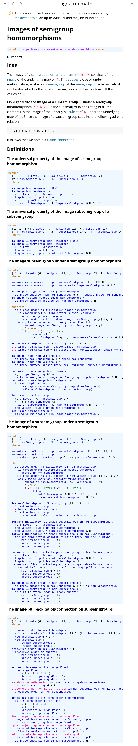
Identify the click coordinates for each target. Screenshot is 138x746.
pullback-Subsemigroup (67, 253)
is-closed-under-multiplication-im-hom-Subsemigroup (55, 466)
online (99, 18)
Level (35, 175)
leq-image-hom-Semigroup (30, 395)
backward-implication (31, 413)
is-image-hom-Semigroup (29, 188)
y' (58, 487)
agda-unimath (76, 3)
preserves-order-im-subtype (36, 651)
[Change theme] (13, 3)
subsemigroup (54, 84)
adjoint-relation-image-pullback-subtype (46, 591)
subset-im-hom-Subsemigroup (33, 451)
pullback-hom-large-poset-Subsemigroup (45, 731)
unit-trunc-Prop (40, 334)
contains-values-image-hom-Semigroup (40, 371)
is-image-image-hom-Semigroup (34, 355)
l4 (29, 228)
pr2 (14, 349)
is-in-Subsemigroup (32, 203)
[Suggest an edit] (132, 3)
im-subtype (23, 457)
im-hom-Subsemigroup (27, 503)
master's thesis (26, 18)
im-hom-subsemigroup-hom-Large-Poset (40, 667)
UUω (54, 188)
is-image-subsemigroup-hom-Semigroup (40, 240)
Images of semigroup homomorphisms (40, 33)
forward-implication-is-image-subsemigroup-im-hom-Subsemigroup (61, 521)
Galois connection (60, 140)
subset (73, 79)
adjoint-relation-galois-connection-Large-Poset (49, 734)
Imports (16, 57)
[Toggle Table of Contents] (5, 3)
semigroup (84, 84)
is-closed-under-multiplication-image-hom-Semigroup (55, 309)
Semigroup (57, 175)
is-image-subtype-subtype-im (37, 300)
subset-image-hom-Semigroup (33, 282)
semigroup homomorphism (52, 74)
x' (29, 487)
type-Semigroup (37, 200)
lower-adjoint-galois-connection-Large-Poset (46, 716)
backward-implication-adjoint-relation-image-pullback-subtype (63, 567)
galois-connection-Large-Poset (38, 700)
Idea (12, 65)
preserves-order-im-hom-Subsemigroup (40, 630)
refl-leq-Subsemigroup (38, 389)
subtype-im (67, 285)
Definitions (20, 149)
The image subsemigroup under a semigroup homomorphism (64, 261)
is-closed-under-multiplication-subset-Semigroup (56, 312)
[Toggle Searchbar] (21, 3)
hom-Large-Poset (27, 670)
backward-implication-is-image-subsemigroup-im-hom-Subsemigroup (62, 552)
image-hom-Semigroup (27, 343)
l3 (24, 175)
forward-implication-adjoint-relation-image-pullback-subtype (62, 536)
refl (37, 331)
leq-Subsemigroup (28, 197)
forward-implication (30, 383)
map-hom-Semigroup (70, 203)
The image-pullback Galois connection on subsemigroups (60, 609)
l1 (15, 175)
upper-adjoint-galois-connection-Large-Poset (46, 725)
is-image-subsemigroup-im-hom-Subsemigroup (45, 582)
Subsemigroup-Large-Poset (40, 676)
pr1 (14, 346)
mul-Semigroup (80, 325)
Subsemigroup (68, 178)
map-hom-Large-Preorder (29, 682)
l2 (19, 175)
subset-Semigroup (71, 282)
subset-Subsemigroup (103, 364)
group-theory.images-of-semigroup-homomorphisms (57, 49)
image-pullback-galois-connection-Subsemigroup (48, 697)
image (11, 79)
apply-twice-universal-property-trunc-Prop (51, 322)
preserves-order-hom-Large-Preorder (39, 688)
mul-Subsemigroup (50, 494)
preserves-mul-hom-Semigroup (92, 337)
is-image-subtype (28, 294)
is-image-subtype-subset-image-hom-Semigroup (46, 291)
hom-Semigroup (30, 178)
